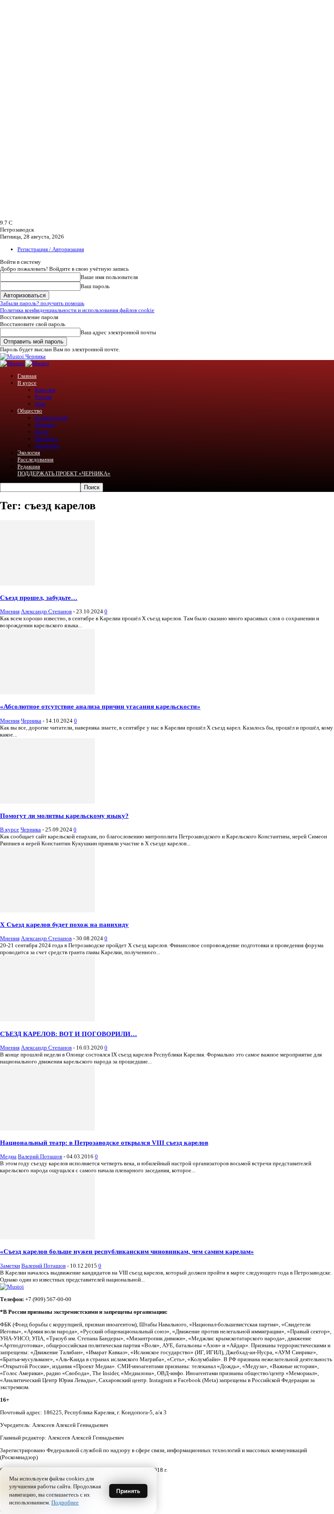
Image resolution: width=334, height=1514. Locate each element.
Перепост (46, 438)
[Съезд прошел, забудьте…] (47, 583)
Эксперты (47, 445)
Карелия (45, 390)
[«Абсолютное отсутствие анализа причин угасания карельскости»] (47, 692)
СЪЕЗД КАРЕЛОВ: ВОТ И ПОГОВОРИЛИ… (68, 1033)
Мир (40, 403)
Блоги (42, 431)
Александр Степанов (46, 611)
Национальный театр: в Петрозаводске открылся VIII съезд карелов (104, 1142)
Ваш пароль (95, 286)
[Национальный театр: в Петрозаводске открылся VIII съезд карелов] (47, 1128)
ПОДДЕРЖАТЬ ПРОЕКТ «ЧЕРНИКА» (63, 473)
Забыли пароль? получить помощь (42, 303)
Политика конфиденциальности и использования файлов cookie (77, 310)
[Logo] (12, 363)
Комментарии (51, 417)
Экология (28, 452)
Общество (29, 410)
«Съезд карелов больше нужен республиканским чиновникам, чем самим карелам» (127, 1251)
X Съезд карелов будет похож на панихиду (64, 924)
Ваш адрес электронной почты (118, 332)
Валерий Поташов (40, 1156)
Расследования (35, 459)
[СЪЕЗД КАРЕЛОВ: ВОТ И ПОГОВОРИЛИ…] (47, 1019)
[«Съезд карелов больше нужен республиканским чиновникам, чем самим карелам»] (47, 1237)
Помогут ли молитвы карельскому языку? (64, 815)
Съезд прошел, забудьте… (38, 597)
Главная (27, 376)
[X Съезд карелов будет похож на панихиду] (47, 910)
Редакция (28, 466)
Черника (31, 720)
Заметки (10, 1265)
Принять (128, 1490)
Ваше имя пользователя (109, 277)
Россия (43, 397)
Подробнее (65, 1502)
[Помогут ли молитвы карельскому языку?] (47, 801)
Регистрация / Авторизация (50, 249)
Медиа (8, 1156)
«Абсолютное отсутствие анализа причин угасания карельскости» (100, 706)
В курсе (27, 383)
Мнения (44, 424)
